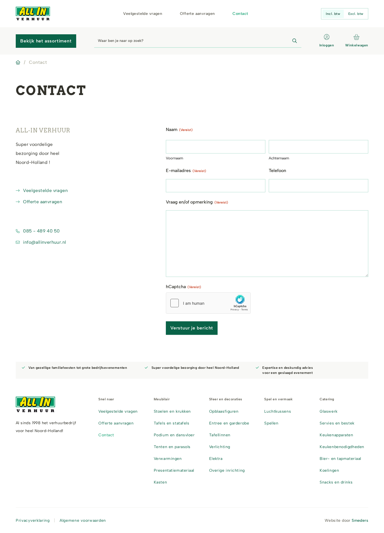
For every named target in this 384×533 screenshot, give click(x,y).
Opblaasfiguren (224, 411)
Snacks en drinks (336, 482)
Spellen (271, 423)
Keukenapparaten (336, 435)
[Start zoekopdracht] (294, 41)
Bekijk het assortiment (46, 41)
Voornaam (174, 158)
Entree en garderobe (229, 423)
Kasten (160, 482)
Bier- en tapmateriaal (340, 458)
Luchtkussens (277, 411)
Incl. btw (333, 14)
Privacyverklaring (33, 520)
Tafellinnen (220, 435)
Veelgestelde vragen (142, 13)
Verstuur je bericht (191, 328)
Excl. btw (355, 14)
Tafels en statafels (171, 423)
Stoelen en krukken (172, 411)
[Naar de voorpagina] (33, 14)
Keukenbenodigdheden (342, 446)
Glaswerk (328, 411)
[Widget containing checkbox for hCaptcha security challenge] (208, 303)
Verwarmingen (168, 458)
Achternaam (279, 158)
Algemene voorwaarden (83, 520)
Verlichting (219, 446)
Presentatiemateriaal (174, 470)
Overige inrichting (227, 470)
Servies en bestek (337, 423)
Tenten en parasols (172, 446)
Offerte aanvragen (197, 13)
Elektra (216, 458)
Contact (240, 13)
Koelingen (329, 470)
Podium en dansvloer (174, 435)
